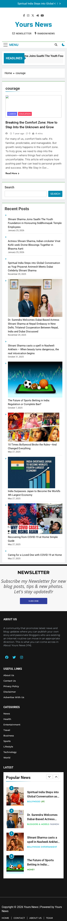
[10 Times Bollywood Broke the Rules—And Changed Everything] (33, 440)
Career (12, 113)
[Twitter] (14, 657)
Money (31, 869)
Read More (11, 173)
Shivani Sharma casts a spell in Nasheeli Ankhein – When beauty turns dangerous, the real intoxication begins (33, 349)
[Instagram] (21, 657)
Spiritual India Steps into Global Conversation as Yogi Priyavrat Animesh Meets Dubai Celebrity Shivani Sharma (31, 2)
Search (9, 187)
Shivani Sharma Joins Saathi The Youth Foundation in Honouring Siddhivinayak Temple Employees (35, 223)
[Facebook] (6, 657)
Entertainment (49, 846)
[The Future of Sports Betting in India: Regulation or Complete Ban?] (35, 396)
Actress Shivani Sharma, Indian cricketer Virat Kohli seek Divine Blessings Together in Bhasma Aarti (34, 245)
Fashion (54, 824)
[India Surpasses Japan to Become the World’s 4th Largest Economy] (31, 487)
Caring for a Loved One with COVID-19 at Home (35, 554)
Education (25, 113)
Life (43, 801)
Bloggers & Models (38, 824)
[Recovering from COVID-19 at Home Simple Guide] (35, 533)
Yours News (33, 24)
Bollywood (33, 801)
